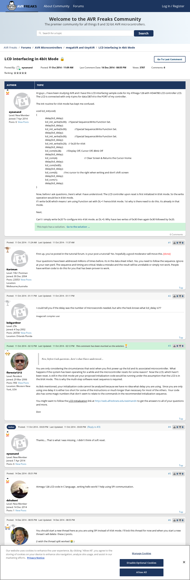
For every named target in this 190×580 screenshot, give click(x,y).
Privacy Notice (36, 557)
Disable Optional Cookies (141, 562)
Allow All (141, 572)
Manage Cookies (141, 553)
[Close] (184, 562)
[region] (95, 562)
